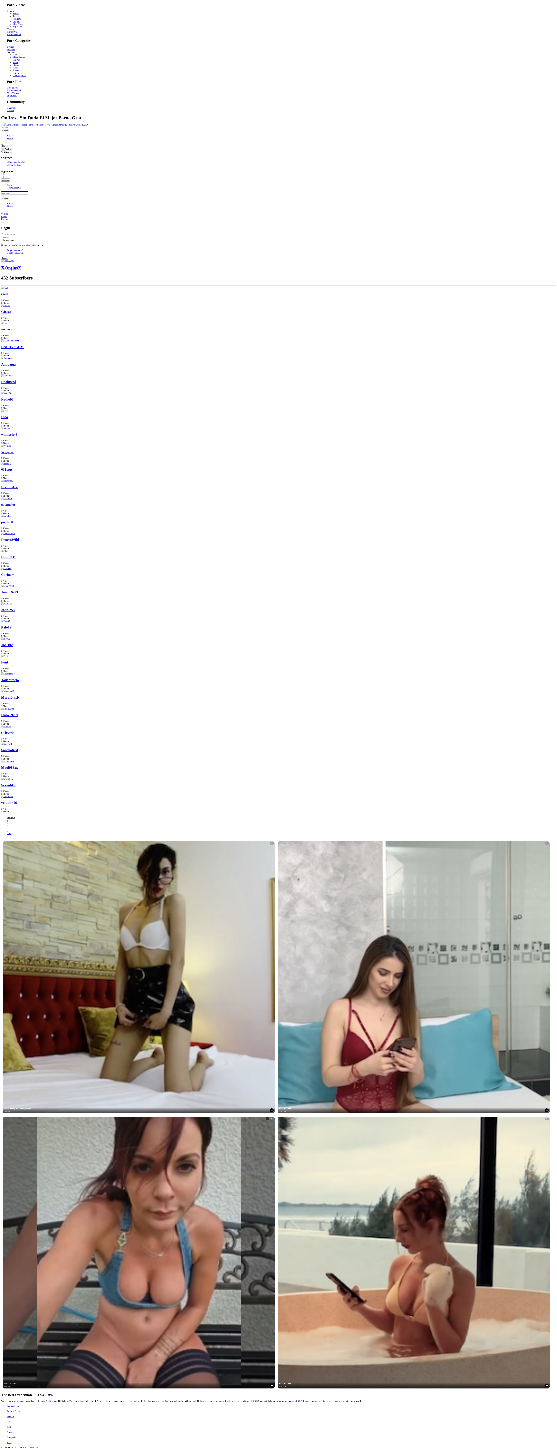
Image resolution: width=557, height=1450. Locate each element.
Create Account (14, 187)
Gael (4, 294)
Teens (15, 62)
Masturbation (19, 57)
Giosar (6, 312)
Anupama (8, 364)
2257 (9, 1421)
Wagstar (7, 452)
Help (9, 1427)
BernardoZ (9, 487)
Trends (16, 16)
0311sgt (6, 469)
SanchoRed (9, 750)
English (17, 165)
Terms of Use (13, 1406)
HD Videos (132, 1401)
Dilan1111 (8, 557)
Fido (4, 417)
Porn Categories (104, 1401)
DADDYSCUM (12, 347)
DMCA (10, 1416)
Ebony (16, 65)
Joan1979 (8, 610)
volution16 (9, 803)
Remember (9, 240)
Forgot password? (15, 250)
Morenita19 (10, 697)
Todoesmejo (10, 680)
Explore (4, 219)
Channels (11, 108)
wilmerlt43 (9, 434)
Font (4, 662)
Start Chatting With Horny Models (17, 1109)
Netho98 (7, 399)
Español (21, 162)
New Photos (12, 87)
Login (9, 185)
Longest (16, 21)
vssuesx (6, 329)
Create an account (15, 253)
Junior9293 (9, 592)
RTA (9, 1442)
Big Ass (16, 60)
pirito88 (7, 522)
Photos (10, 138)
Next (9, 833)
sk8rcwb (7, 732)
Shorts (16, 13)
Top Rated (17, 26)
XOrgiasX (11, 267)
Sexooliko (8, 785)
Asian (15, 67)
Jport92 (7, 645)
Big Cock (17, 73)
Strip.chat (7, 1111)
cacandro (8, 504)
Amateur (17, 70)
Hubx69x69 (9, 715)
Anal (15, 54)
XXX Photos (303, 1401)
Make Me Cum (285, 1109)
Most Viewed (19, 24)
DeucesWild (10, 540)
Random (17, 19)
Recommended (14, 34)
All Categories (19, 75)
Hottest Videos (13, 32)
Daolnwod (8, 382)
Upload (10, 110)
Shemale (11, 49)
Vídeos (10, 136)
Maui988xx (9, 767)
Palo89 (6, 627)
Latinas (10, 47)
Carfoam (8, 575)
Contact (10, 1432)
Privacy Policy (13, 1411)
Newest (10, 29)
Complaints (12, 1437)
